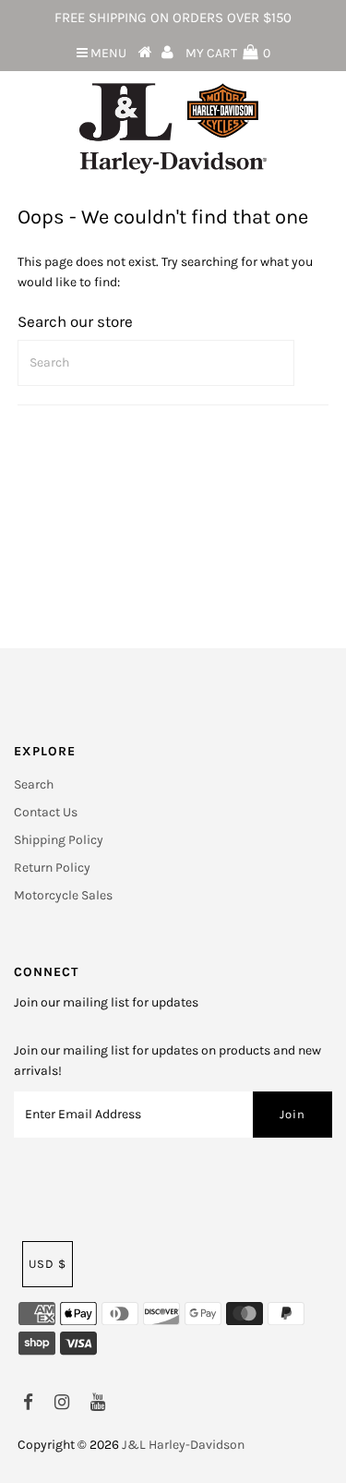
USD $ (47, 1264)
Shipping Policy (58, 840)
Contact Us (46, 812)
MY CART (227, 53)
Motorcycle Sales (63, 895)
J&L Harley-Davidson (183, 1445)
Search (34, 784)
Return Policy (52, 867)
